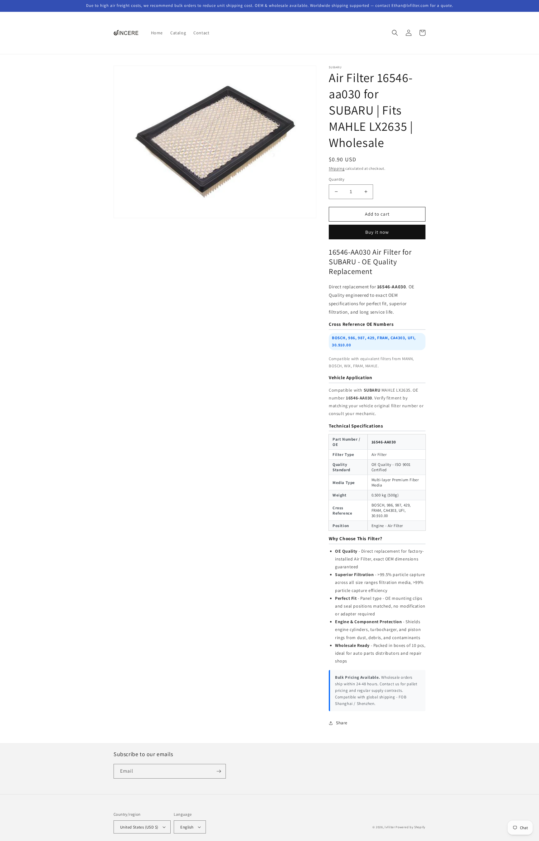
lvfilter (390, 827)
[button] (395, 33)
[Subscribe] (219, 771)
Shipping (337, 168)
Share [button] (341, 723)
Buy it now (377, 232)
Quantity (336, 179)
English (186, 827)
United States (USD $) (139, 827)
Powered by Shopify (410, 827)
